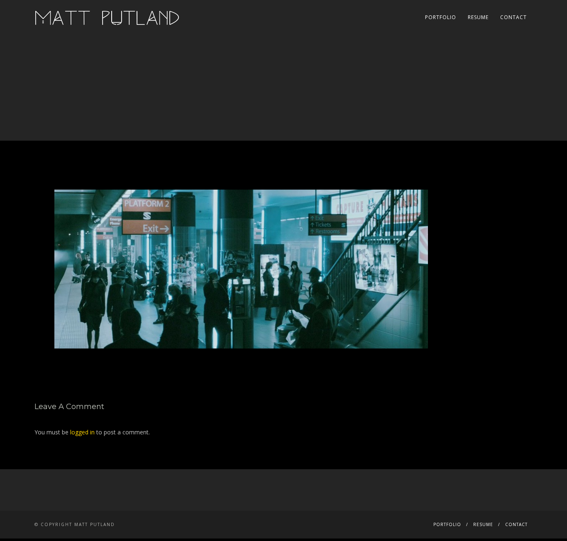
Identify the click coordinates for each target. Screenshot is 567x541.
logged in (82, 432)
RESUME (478, 17)
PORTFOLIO (440, 17)
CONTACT (513, 17)
